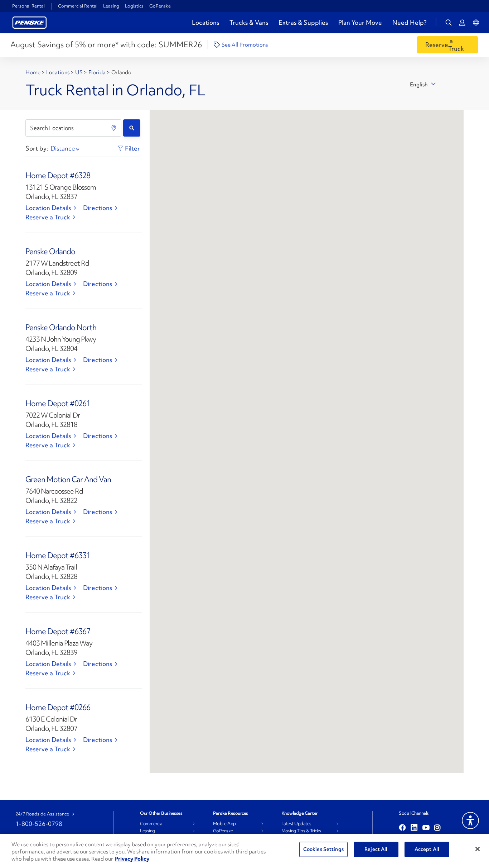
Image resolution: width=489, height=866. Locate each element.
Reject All (375, 849)
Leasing (111, 6)
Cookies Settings (323, 849)
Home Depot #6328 (57, 175)
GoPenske (160, 6)
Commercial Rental (77, 6)
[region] (244, 850)
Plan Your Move (360, 22)
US (79, 72)
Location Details (48, 208)
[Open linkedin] (414, 828)
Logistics (134, 6)
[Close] (477, 849)
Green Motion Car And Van (68, 479)
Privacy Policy (132, 858)
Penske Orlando (50, 251)
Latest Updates (296, 823)
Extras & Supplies (303, 22)
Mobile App (224, 823)
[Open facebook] (402, 828)
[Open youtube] (426, 828)
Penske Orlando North (60, 327)
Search (131, 128)
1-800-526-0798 (38, 823)
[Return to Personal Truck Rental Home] (29, 22)
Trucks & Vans (248, 22)
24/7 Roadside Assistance (42, 814)
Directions (97, 208)
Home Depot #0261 (57, 403)
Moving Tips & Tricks (301, 830)
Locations (205, 22)
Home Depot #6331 (57, 555)
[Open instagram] (437, 828)
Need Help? (409, 23)
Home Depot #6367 (57, 631)
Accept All (427, 849)
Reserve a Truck (47, 217)
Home (33, 72)
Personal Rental (28, 6)
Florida (97, 72)
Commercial (151, 823)
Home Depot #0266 (57, 707)
